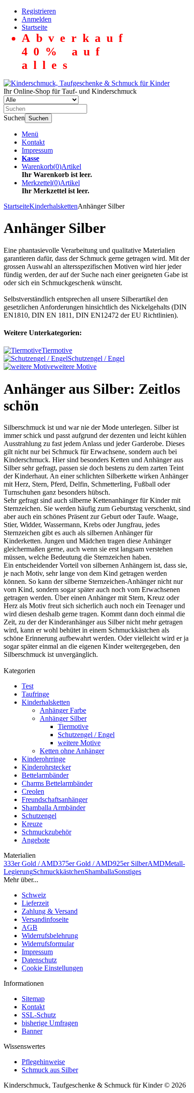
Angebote (36, 840)
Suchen (38, 118)
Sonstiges (127, 871)
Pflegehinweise (43, 1062)
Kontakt (33, 142)
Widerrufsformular (48, 943)
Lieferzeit (35, 903)
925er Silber (130, 863)
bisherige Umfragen (50, 1023)
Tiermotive (73, 726)
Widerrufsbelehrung (50, 935)
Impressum (37, 150)
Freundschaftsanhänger (55, 799)
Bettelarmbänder (45, 775)
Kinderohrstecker (46, 767)
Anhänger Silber (63, 718)
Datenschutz (39, 960)
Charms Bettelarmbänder (57, 783)
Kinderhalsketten (46, 702)
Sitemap (33, 998)
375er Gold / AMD (85, 863)
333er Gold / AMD (31, 863)
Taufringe (35, 694)
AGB (29, 927)
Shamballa (99, 871)
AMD (156, 863)
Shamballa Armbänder (53, 807)
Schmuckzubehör (46, 832)
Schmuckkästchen (58, 871)
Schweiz (34, 895)
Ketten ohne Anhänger (72, 751)
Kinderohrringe (43, 759)
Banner (32, 1031)
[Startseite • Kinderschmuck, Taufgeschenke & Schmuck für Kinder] (87, 83)
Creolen (33, 791)
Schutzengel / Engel (86, 734)
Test (27, 686)
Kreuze (32, 824)
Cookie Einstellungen (52, 968)
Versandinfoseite (45, 919)
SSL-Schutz (39, 1015)
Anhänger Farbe (63, 710)
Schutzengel (39, 816)
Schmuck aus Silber (50, 1070)
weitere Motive (79, 743)
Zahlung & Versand (50, 911)
